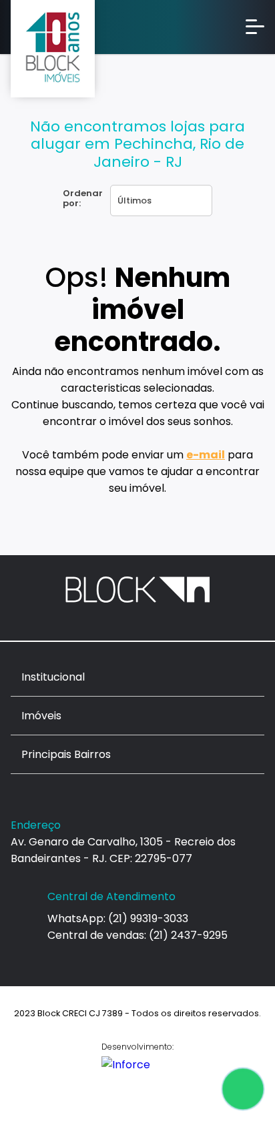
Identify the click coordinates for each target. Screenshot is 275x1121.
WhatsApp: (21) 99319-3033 (117, 918)
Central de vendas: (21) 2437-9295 (137, 935)
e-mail (205, 454)
